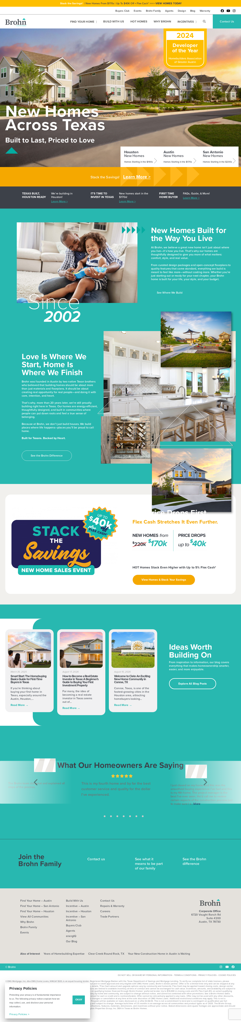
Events (24, 932)
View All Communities (34, 916)
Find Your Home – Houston (37, 911)
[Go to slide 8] (143, 816)
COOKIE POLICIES (227, 975)
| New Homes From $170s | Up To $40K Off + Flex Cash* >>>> (121, 3)
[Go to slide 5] (124, 816)
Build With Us (74, 901)
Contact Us (107, 901)
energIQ (71, 936)
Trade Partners (109, 916)
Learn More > (136, 176)
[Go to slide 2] (105, 816)
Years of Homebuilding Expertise (64, 954)
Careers (105, 911)
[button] (204, 21)
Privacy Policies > (19, 1014)
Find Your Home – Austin (36, 901)
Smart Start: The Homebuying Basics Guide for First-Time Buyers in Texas (28, 679)
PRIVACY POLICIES (207, 975)
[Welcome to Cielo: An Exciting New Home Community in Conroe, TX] (133, 650)
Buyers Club (73, 925)
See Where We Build (170, 293)
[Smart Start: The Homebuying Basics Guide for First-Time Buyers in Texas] (29, 650)
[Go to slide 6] (130, 816)
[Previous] (36, 782)
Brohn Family (28, 927)
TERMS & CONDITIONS (185, 975)
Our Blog (71, 941)
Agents (70, 931)
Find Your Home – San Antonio (39, 906)
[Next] (205, 782)
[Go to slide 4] (117, 816)
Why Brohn (27, 922)
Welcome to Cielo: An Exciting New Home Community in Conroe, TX (132, 679)
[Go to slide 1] (98, 816)
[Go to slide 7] (136, 816)
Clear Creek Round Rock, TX (106, 954)
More (196, 803)
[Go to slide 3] (111, 816)
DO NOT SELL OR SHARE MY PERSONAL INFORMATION (145, 975)
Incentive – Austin (77, 906)
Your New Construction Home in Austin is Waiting (159, 954)
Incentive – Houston (78, 911)
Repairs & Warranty (112, 906)
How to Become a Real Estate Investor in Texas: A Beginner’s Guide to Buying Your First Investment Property (80, 681)
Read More (19, 705)
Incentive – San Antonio (76, 918)
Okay (78, 999)
